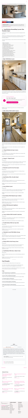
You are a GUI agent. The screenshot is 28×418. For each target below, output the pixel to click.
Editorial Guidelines (20, 405)
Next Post (25, 367)
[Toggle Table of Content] (24, 43)
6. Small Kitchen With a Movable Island (7, 48)
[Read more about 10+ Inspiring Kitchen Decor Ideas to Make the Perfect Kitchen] (8, 381)
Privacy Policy (20, 403)
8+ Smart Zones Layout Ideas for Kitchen (7, 377)
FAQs (3, 56)
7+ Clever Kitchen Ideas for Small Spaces (19, 376)
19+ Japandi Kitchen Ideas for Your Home (7, 391)
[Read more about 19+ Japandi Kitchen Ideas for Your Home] (8, 389)
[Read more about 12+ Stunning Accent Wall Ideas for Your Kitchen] (20, 389)
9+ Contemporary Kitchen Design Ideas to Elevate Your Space (19, 385)
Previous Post (3, 367)
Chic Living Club (3, 405)
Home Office (11, 405)
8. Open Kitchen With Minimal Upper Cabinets (8, 50)
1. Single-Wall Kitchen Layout (6, 44)
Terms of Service (20, 404)
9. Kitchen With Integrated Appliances (7, 51)
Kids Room (11, 404)
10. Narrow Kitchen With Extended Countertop (8, 52)
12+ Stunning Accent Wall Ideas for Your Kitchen (19, 391)
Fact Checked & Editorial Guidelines (9, 361)
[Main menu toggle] (26, 1)
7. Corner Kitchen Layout (5, 49)
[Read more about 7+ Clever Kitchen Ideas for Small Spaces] (20, 374)
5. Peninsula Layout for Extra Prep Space (8, 47)
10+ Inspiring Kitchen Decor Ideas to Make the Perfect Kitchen (7, 384)
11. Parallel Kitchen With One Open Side (7, 53)
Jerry (14, 344)
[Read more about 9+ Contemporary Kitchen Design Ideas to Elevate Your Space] (20, 382)
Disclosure (9, 26)
